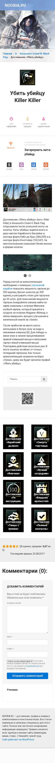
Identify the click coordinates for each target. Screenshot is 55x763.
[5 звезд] (17, 546)
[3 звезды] (10, 546)
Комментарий (14, 603)
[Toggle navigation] (48, 4)
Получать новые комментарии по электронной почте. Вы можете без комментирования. (26, 665)
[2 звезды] (7, 546)
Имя (9, 637)
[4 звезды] (14, 546)
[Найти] (44, 379)
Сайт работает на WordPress (18, 739)
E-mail (10, 649)
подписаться (32, 666)
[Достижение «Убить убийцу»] (27, 197)
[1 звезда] (4, 546)
